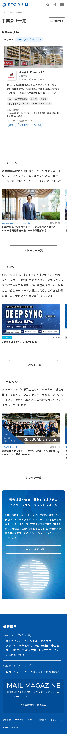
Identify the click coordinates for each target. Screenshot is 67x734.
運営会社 (43, 720)
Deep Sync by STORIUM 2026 (19, 341)
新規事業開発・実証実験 (30, 124)
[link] (34, 89)
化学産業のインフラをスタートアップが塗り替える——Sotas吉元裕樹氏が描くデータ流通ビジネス (31, 228)
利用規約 (7, 720)
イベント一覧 (33, 365)
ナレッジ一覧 (33, 477)
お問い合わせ (57, 720)
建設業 (44, 98)
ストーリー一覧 (33, 250)
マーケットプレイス (41, 103)
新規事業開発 (21, 98)
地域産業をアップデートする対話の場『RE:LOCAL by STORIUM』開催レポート (30, 452)
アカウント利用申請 (33, 549)
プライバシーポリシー (25, 720)
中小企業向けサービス (19, 103)
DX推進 (12, 124)
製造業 (34, 98)
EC (10, 98)
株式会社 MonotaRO (31, 72)
